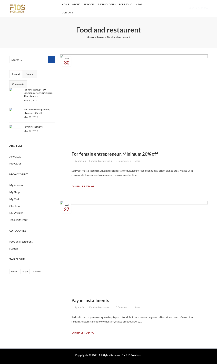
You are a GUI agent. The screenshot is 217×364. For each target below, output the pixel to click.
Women (37, 271)
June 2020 (15, 156)
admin (81, 161)
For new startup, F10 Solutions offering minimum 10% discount (38, 93)
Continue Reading (83, 186)
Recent (16, 73)
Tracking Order (18, 219)
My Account (16, 185)
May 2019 (15, 163)
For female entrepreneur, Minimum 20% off (115, 154)
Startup (13, 248)
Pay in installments (90, 300)
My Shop (14, 192)
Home (90, 37)
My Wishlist (16, 212)
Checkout (15, 206)
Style (25, 271)
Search (51, 59)
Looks (14, 271)
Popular (30, 73)
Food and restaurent (99, 161)
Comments (18, 84)
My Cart (14, 199)
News (100, 37)
